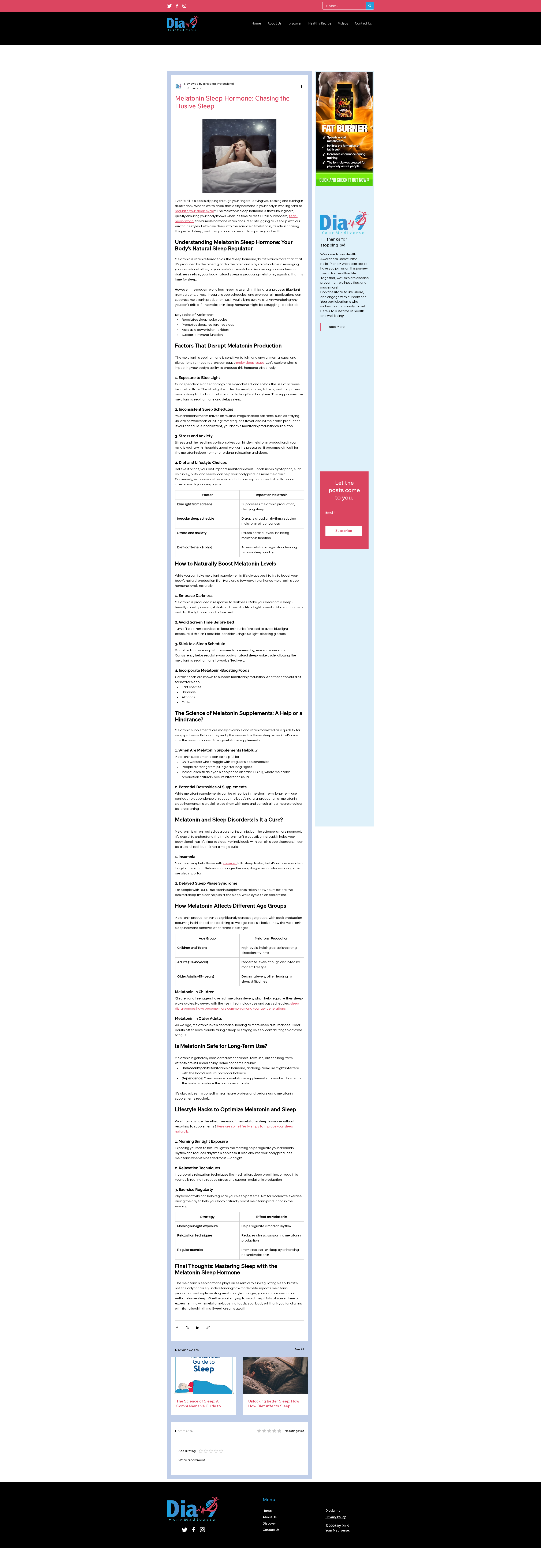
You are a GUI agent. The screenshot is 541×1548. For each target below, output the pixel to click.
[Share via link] (208, 1327)
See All (299, 1349)
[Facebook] (177, 5)
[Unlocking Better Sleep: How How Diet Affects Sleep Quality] (275, 1375)
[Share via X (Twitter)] (187, 1327)
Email (329, 512)
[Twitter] (169, 5)
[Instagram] (184, 5)
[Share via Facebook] (177, 1327)
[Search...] (370, 6)
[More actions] (301, 86)
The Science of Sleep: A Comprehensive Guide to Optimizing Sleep (198, 1403)
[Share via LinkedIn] (198, 1327)
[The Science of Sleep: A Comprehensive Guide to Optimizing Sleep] (203, 1375)
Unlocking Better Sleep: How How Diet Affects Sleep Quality (273, 1403)
